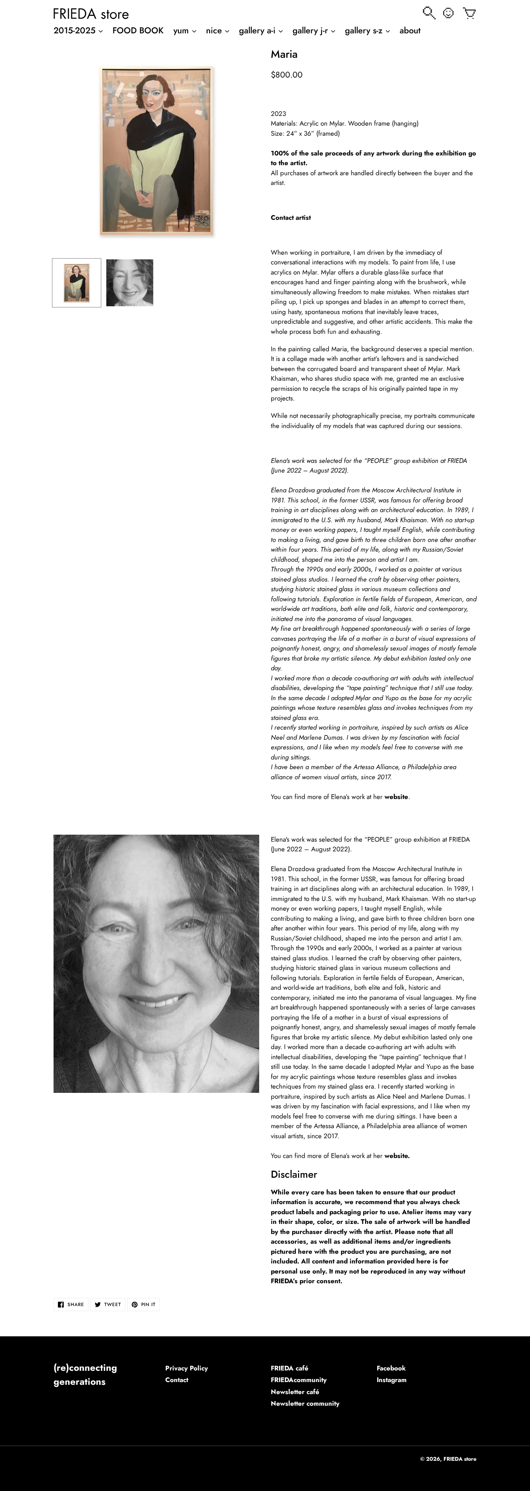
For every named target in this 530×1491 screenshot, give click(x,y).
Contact (176, 1379)
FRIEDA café (289, 1368)
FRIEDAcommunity (299, 1379)
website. (397, 1155)
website (396, 796)
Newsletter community (305, 1403)
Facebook (391, 1368)
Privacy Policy (186, 1368)
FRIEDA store (459, 1459)
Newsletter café (295, 1391)
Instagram (392, 1379)
